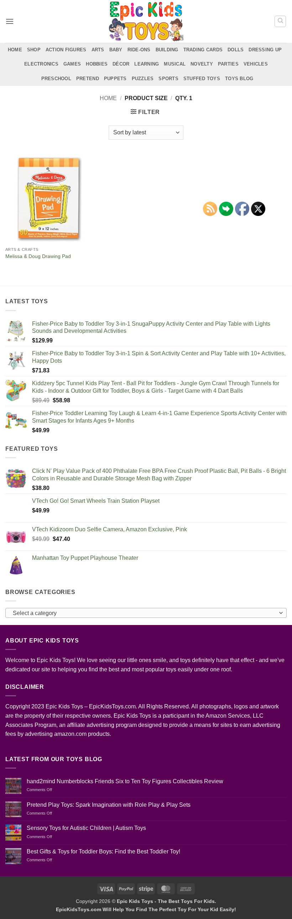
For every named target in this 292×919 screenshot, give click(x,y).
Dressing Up (265, 49)
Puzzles (143, 78)
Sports (168, 78)
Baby (115, 49)
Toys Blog (239, 78)
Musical (175, 64)
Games (72, 64)
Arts (98, 49)
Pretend (87, 78)
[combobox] (146, 613)
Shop (34, 49)
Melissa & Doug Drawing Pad (38, 256)
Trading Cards (203, 49)
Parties (228, 64)
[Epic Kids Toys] (146, 21)
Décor (121, 64)
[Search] (280, 21)
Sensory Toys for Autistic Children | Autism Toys (86, 828)
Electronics (41, 64)
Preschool (56, 78)
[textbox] (144, 613)
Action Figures (66, 49)
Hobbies (97, 64)
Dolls (236, 49)
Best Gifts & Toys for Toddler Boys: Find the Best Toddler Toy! (103, 851)
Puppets (115, 78)
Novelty (202, 64)
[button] (9, 21)
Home (15, 49)
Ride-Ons (139, 49)
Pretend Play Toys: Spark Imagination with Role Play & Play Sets (109, 805)
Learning (146, 64)
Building (167, 49)
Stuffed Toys (201, 78)
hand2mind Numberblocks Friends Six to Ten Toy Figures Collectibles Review (125, 781)
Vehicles (256, 64)
